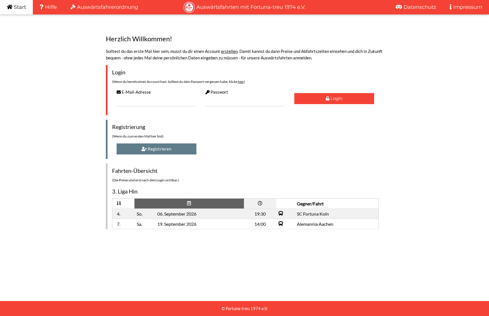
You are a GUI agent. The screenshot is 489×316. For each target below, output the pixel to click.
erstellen (229, 51)
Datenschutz (419, 7)
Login (335, 98)
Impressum (467, 7)
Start (19, 7)
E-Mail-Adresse (136, 91)
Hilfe (50, 7)
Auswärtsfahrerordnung (107, 7)
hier (241, 81)
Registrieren (159, 148)
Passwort (219, 91)
